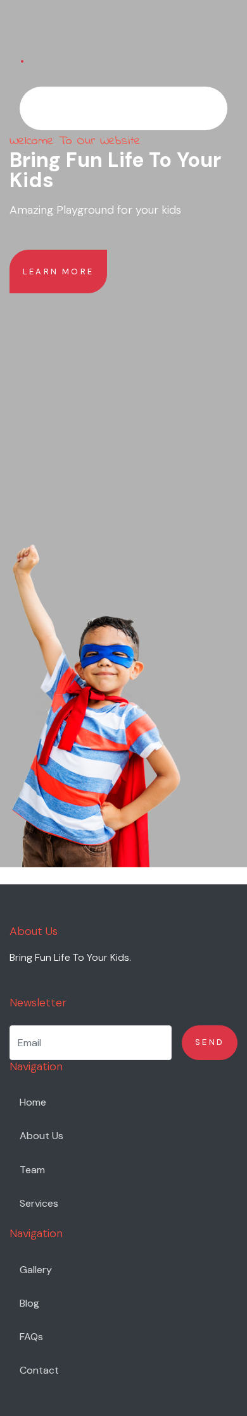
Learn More (58, 271)
